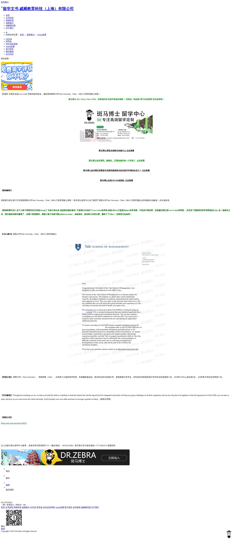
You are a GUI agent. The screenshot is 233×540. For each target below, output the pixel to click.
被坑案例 (10, 51)
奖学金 (9, 41)
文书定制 (10, 18)
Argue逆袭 (10, 46)
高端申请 (10, 20)
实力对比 (10, 54)
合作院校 (77, 507)
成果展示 (10, 23)
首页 (8, 15)
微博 (3, 529)
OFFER (9, 39)
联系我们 (5, 2)
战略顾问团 (11, 25)
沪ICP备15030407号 (9, 533)
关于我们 (10, 28)
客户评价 (10, 49)
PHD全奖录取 (12, 44)
